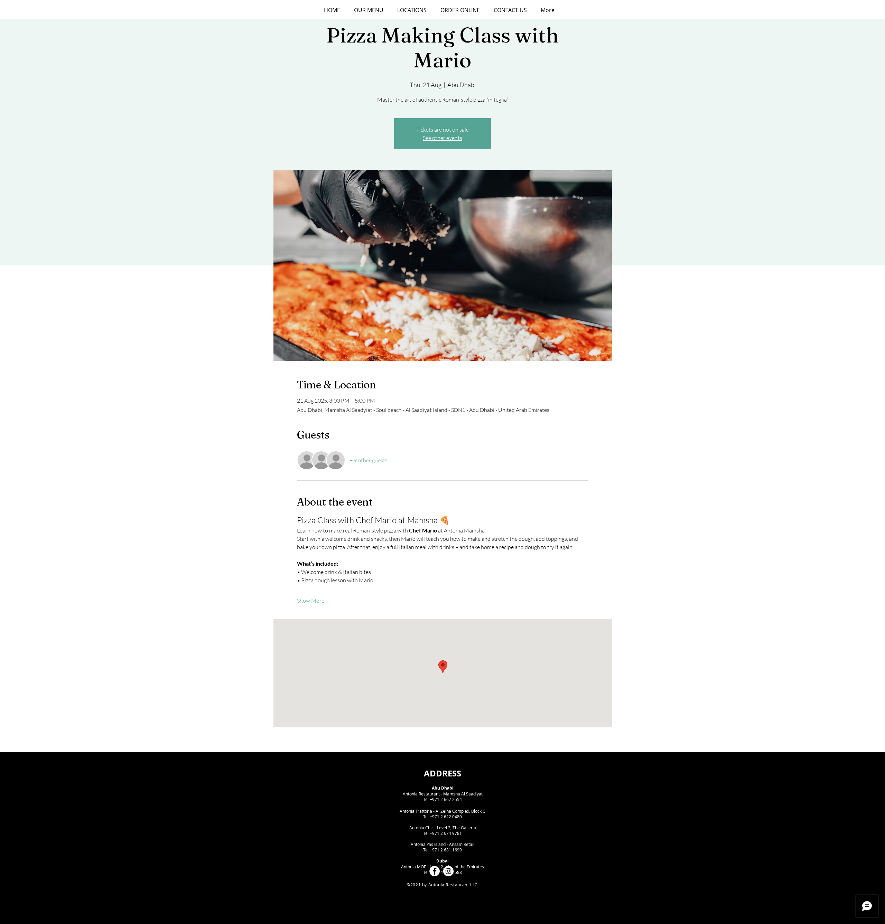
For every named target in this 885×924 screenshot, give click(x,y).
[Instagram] (448, 871)
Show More (310, 600)
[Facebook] (434, 871)
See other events (442, 137)
